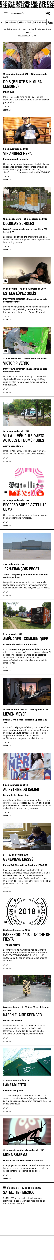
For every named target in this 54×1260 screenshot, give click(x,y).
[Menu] (5, 13)
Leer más (6, 110)
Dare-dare (27, 4)
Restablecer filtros (27, 35)
